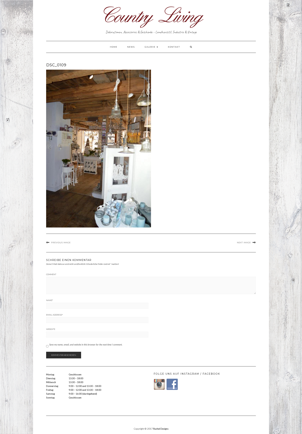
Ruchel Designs (160, 428)
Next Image (244, 242)
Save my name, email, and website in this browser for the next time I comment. (85, 344)
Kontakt (174, 47)
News (131, 47)
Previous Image (61, 242)
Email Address (54, 315)
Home (113, 47)
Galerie (150, 47)
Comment (51, 274)
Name (49, 300)
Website (50, 329)
